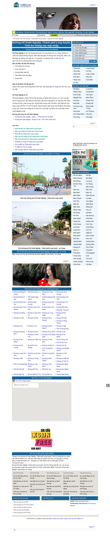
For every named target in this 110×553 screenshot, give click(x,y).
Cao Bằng (89, 201)
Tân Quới (76, 111)
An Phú (88, 71)
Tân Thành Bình (78, 114)
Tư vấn (85, 32)
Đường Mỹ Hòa (33, 369)
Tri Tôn (75, 82)
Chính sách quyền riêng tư (73, 518)
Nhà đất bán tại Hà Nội (37, 481)
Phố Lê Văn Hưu (61, 342)
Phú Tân (89, 77)
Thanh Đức (90, 92)
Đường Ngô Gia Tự (34, 374)
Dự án (50, 32)
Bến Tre (89, 192)
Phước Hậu (77, 92)
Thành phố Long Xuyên (38, 38)
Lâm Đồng (89, 227)
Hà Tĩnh (76, 215)
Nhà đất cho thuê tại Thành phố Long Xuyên (29, 142)
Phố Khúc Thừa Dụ (62, 310)
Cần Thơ (61, 58)
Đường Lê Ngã (61, 326)
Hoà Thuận (77, 95)
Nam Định (76, 233)
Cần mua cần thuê (41, 32)
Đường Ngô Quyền (62, 374)
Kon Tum (89, 224)
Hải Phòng (77, 181)
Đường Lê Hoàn (61, 318)
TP (43, 53)
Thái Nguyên (90, 253)
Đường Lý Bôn (18, 358)
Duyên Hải (89, 103)
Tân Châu (76, 71)
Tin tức (55, 32)
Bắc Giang (89, 187)
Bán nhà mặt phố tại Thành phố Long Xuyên (30, 139)
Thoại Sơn (77, 80)
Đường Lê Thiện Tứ (34, 339)
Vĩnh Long (89, 261)
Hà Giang (76, 212)
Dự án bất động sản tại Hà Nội (37, 477)
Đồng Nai (89, 207)
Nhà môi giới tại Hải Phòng (22, 512)
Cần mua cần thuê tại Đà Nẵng (70, 493)
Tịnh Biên (89, 80)
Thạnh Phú (90, 100)
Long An (89, 181)
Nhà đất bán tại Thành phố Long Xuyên (28, 128)
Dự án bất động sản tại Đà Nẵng (70, 477)
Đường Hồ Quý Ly (34, 292)
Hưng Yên (76, 221)
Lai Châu (76, 227)
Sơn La (75, 250)
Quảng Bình (77, 241)
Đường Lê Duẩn (33, 318)
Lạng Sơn (76, 230)
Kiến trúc (61, 32)
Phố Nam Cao (46, 369)
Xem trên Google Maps (22, 381)
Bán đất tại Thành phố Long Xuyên (27, 134)
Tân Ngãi (89, 117)
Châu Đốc (76, 68)
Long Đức (89, 89)
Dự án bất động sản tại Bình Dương (54, 477)
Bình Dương (77, 178)
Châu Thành (90, 74)
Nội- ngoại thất (69, 32)
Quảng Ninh (90, 244)
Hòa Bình (89, 218)
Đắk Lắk (76, 204)
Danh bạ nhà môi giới (20, 498)
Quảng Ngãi (77, 244)
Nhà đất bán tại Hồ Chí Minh (20, 482)
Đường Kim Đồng (19, 313)
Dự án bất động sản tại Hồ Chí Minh (20, 477)
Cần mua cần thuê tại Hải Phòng (87, 493)
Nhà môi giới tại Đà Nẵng (21, 510)
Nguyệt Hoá (77, 97)
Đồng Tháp (77, 210)
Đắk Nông (89, 204)
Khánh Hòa (90, 221)
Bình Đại (76, 103)
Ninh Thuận (90, 235)
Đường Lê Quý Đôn (48, 332)
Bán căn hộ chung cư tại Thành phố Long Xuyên (31, 136)
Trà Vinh (76, 100)
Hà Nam (89, 212)
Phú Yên (89, 238)
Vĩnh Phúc (76, 264)
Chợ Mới (76, 77)
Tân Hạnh (89, 95)
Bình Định (76, 195)
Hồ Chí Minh (77, 175)
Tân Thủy (76, 117)
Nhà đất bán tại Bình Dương (53, 482)
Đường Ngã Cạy (19, 374)
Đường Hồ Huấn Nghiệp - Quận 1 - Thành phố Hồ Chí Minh (34, 117)
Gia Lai (88, 210)
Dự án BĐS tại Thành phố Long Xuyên (27, 144)
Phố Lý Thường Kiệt (20, 364)
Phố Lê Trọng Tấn (62, 339)
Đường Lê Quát (33, 332)
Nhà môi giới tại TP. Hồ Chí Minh (24, 504)
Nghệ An (89, 233)
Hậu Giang (77, 218)
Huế (87, 256)
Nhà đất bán (19, 32)
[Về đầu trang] (108, 551)
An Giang (27, 38)
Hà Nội (88, 175)
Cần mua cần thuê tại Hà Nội (37, 491)
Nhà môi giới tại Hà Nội (21, 502)
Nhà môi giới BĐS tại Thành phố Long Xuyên (29, 149)
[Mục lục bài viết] (108, 385)
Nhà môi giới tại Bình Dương (22, 507)
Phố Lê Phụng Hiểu (62, 329)
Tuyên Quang (77, 261)
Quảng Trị (76, 247)
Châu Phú (76, 74)
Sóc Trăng (89, 247)
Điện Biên (76, 207)
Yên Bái (89, 264)
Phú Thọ (76, 238)
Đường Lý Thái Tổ (62, 361)
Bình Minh (89, 97)
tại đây (23, 111)
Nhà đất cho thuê (30, 32)
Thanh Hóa (77, 256)
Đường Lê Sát (60, 332)
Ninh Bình (76, 235)
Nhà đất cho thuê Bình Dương (54, 487)
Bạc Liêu (89, 189)
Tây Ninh (89, 250)
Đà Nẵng (76, 89)
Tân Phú (89, 114)
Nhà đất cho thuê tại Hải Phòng (86, 487)
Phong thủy (78, 32)
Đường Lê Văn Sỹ (48, 345)
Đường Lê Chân (19, 318)
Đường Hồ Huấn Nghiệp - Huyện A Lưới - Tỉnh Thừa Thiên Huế (35, 119)
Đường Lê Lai (18, 326)
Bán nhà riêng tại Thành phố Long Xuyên (29, 131)
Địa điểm (91, 32)
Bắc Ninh (76, 192)
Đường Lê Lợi (32, 326)
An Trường (90, 111)
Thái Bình (76, 253)
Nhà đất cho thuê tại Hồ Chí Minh (20, 487)
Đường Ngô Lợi (47, 374)
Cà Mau (88, 198)
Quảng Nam (90, 241)
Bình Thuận (77, 198)
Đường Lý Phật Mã (62, 358)
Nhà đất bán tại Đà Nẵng (69, 482)
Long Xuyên (90, 68)
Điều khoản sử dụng (56, 518)
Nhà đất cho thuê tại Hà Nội (37, 485)
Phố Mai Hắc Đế (19, 369)
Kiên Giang (77, 224)
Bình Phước (90, 195)
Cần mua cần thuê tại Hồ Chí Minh (20, 493)
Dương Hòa (30, 103)
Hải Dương (90, 215)
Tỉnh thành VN (17, 38)
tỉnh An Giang (56, 53)
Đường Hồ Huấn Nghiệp (55, 38)
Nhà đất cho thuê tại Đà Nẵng (70, 487)
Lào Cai (88, 230)
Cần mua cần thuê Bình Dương (54, 493)
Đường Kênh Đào (62, 307)
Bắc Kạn (76, 189)
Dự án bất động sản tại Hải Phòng (87, 477)
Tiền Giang (77, 258)
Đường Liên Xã (61, 345)
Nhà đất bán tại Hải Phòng (86, 482)
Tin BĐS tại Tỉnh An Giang (23, 147)
